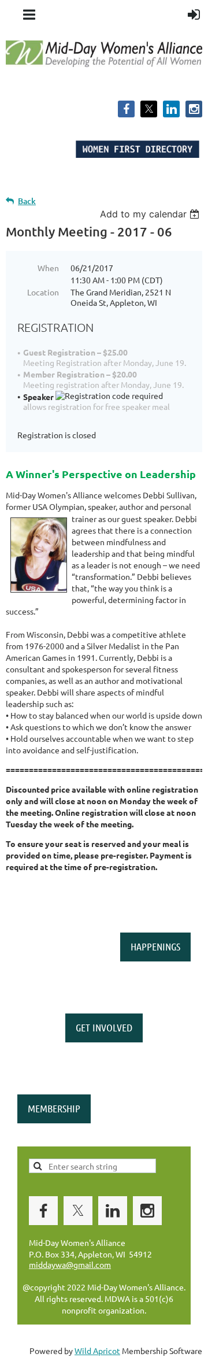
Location (43, 292)
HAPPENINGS (155, 946)
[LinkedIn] (171, 109)
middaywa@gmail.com (70, 1264)
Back (27, 200)
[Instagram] (193, 109)
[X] (148, 109)
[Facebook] (126, 109)
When (48, 267)
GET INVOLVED (104, 1027)
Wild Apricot (97, 1350)
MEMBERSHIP (54, 1108)
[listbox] (151, 214)
